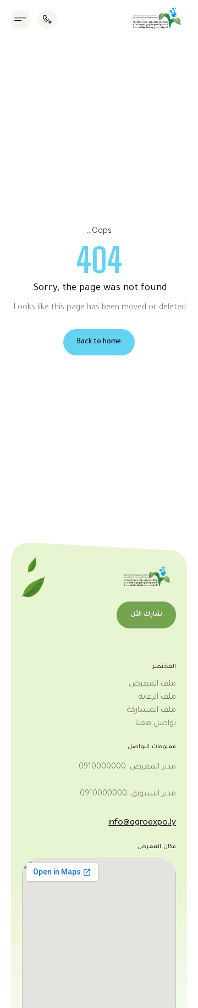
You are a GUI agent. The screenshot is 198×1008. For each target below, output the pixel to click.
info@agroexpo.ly (142, 821)
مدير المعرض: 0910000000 (127, 767)
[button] (20, 19)
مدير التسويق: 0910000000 (128, 794)
